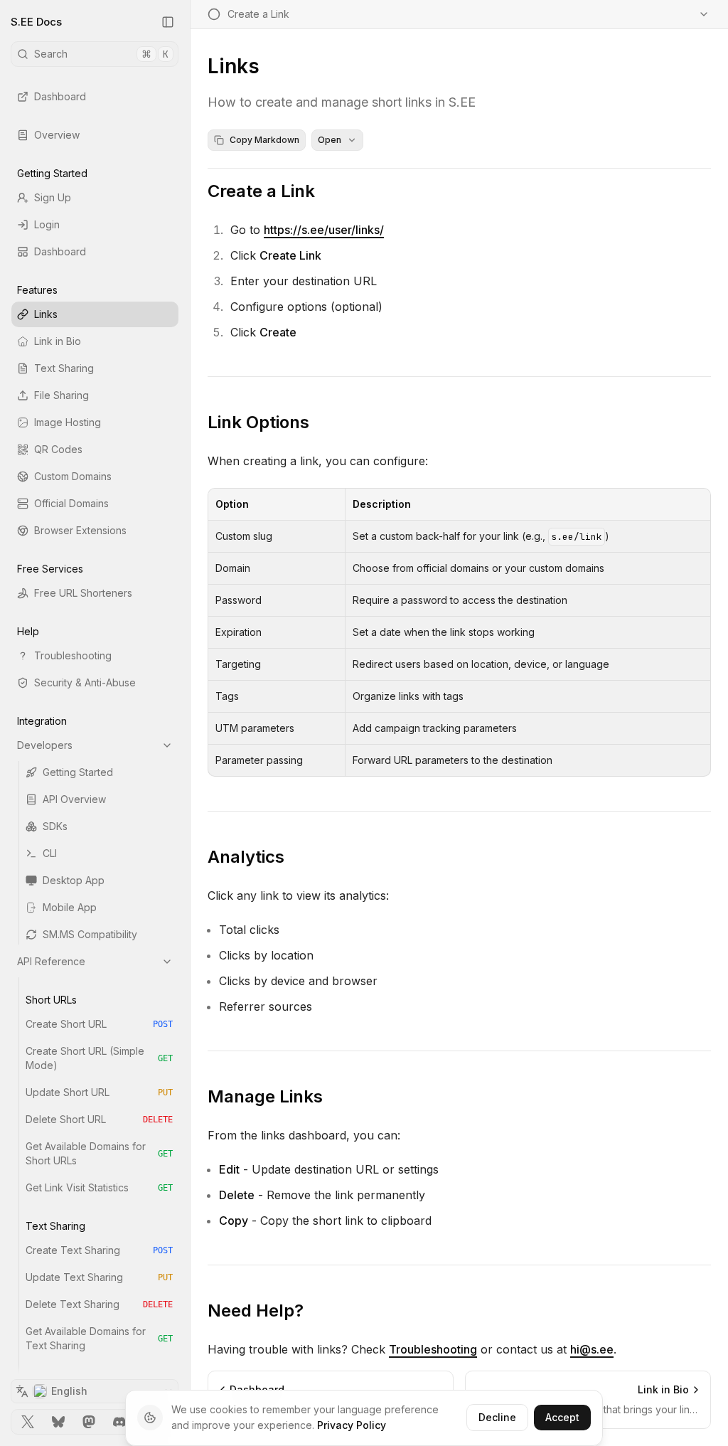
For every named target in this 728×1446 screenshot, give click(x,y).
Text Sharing (64, 368)
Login (47, 224)
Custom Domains (73, 476)
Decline (497, 1417)
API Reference (51, 961)
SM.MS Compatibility (90, 934)
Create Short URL (99, 1024)
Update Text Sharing (99, 1277)
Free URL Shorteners (83, 593)
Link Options (258, 422)
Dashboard (60, 96)
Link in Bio (57, 341)
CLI (50, 853)
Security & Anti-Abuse (85, 682)
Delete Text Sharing (99, 1304)
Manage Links (265, 1096)
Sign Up (52, 197)
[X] (28, 1421)
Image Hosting (67, 422)
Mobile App (70, 907)
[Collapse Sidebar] (167, 22)
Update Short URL (99, 1092)
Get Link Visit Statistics (99, 1187)
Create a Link (261, 191)
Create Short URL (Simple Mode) (99, 1058)
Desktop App (74, 880)
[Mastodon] (89, 1421)
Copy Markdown (264, 139)
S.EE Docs (36, 21)
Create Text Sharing (99, 1250)
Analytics (246, 856)
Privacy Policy (351, 1425)
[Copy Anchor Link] (326, 191)
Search (101, 54)
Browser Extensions (80, 530)
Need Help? (256, 1310)
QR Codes (58, 449)
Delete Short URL (99, 1119)
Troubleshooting (73, 655)
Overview (57, 135)
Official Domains (71, 503)
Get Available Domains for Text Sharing (99, 1338)
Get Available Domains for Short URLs (99, 1153)
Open (329, 139)
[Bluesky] (58, 1421)
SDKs (55, 826)
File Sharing (61, 395)
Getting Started (78, 772)
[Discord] (119, 1421)
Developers (45, 745)
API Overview (74, 799)
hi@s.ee (592, 1349)
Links (46, 314)
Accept (562, 1417)
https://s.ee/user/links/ (324, 230)
